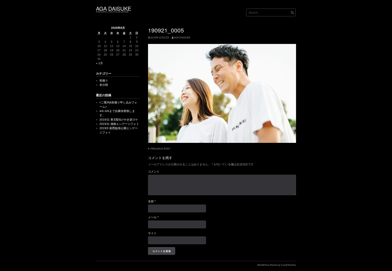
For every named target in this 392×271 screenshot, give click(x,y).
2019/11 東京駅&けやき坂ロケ (118, 119)
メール (153, 217)
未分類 (103, 84)
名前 (152, 201)
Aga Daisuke (182, 37)
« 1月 (99, 63)
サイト (152, 233)
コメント (153, 171)
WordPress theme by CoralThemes (276, 265)
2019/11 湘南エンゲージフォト (119, 123)
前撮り (103, 80)
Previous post (160, 148)
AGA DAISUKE (113, 8)
